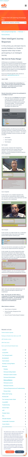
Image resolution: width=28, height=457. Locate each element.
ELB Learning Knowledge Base (9, 31)
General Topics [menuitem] (5, 407)
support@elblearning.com (13, 75)
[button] (25, 350)
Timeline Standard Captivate (7, 332)
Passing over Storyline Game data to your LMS (11, 335)
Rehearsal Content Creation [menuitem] (10, 374)
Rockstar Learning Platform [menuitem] (8, 363)
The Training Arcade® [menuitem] (7, 355)
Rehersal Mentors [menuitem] (8, 380)
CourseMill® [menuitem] (5, 402)
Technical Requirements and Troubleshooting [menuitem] (14, 388)
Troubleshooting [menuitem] (6, 404)
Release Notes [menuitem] (7, 391)
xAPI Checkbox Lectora (6, 339)
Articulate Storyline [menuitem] (6, 418)
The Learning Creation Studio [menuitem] (9, 399)
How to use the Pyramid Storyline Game (10, 345)
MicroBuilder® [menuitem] (5, 358)
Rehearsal (20, 31)
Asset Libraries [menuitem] (5, 360)
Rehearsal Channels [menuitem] (8, 385)
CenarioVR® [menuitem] (5, 352)
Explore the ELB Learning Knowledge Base (14, 19)
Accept (10, 451)
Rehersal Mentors (6, 34)
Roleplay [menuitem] (6, 369)
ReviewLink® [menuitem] (5, 396)
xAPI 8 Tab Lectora (5, 342)
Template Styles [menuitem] (6, 413)
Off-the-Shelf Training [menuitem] (7, 393)
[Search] (25, 22)
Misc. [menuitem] (3, 415)
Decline (19, 451)
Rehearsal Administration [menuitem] (9, 377)
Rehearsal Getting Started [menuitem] (10, 371)
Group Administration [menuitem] (7, 426)
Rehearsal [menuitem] (4, 366)
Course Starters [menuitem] (5, 424)
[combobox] (13, 22)
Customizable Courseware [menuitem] (8, 421)
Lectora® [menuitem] (4, 349)
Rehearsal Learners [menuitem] (8, 382)
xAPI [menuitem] (3, 410)
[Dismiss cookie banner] (23, 429)
